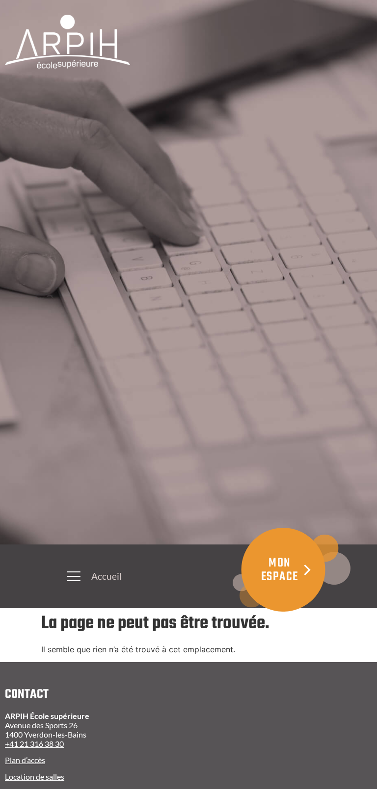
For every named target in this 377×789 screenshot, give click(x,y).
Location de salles (34, 776)
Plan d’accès (25, 759)
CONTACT (27, 694)
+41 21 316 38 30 (34, 743)
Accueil (106, 576)
